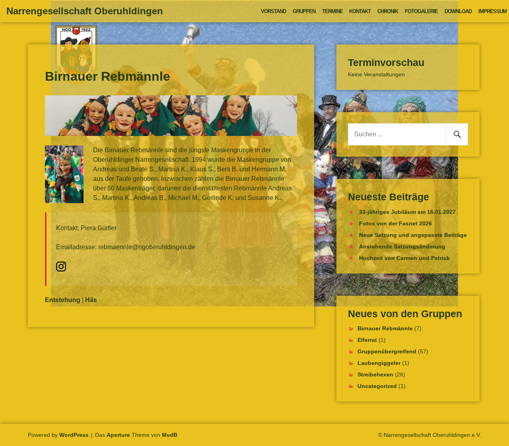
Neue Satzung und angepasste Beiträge (413, 235)
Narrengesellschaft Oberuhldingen (84, 11)
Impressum (492, 11)
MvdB (169, 435)
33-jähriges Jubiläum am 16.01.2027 (407, 212)
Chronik (387, 11)
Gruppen (304, 11)
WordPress (74, 435)
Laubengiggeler (378, 363)
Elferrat (367, 340)
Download (458, 11)
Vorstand (273, 11)
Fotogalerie (421, 11)
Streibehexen (375, 374)
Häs (91, 300)
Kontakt (360, 11)
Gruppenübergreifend (386, 351)
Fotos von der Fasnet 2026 (395, 223)
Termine (332, 11)
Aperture (118, 435)
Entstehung (62, 300)
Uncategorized (377, 386)
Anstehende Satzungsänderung (402, 246)
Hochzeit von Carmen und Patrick (404, 258)
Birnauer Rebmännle (385, 328)
